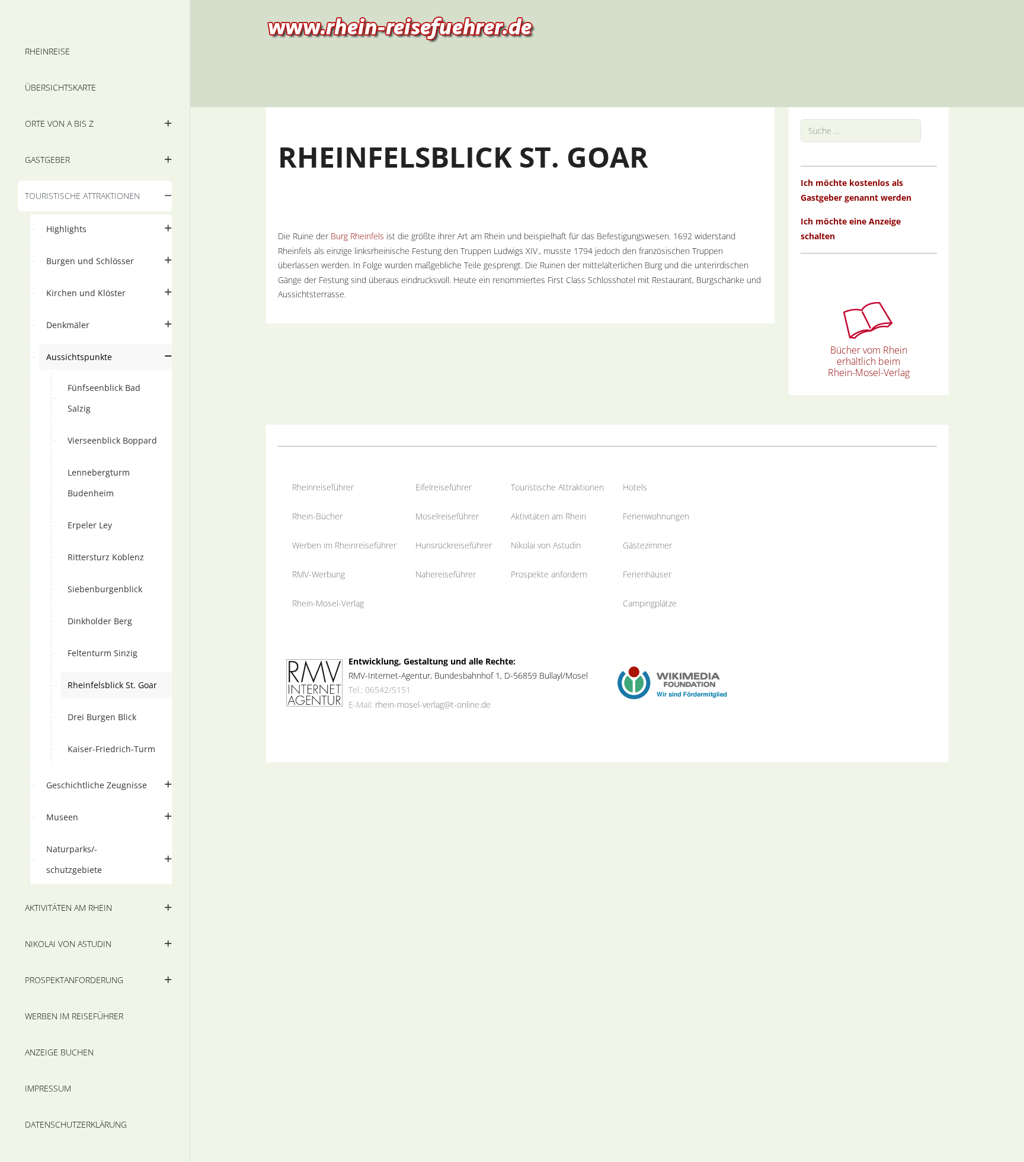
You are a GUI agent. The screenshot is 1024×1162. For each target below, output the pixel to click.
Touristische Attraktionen (557, 487)
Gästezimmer (647, 545)
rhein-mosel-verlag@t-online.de (433, 704)
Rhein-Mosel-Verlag (328, 603)
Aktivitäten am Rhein (548, 516)
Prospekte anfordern (549, 574)
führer (342, 487)
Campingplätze (650, 603)
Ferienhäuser (647, 574)
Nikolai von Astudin (546, 545)
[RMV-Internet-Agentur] (314, 682)
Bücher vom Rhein (868, 350)
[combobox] (861, 130)
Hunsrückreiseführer (453, 545)
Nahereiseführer (445, 574)
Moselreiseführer (447, 516)
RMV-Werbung (318, 574)
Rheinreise (311, 487)
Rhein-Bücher (317, 516)
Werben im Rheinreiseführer (344, 545)
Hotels (635, 487)
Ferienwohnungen (656, 516)
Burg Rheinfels (357, 236)
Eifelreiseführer (443, 487)
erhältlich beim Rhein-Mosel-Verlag (869, 367)
